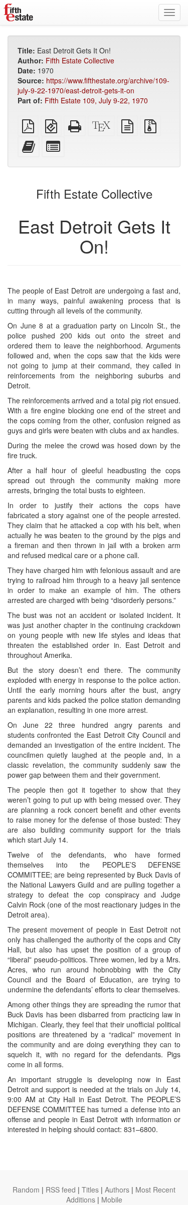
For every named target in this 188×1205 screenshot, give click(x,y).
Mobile (111, 1200)
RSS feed (61, 1190)
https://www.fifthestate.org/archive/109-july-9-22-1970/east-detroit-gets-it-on (93, 85)
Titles (90, 1190)
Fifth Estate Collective (80, 60)
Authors (117, 1190)
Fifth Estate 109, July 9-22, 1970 (96, 100)
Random (26, 1190)
